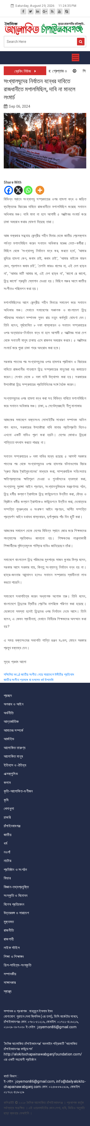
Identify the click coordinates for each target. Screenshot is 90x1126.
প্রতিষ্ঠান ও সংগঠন (15, 869)
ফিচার (7, 878)
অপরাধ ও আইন (14, 704)
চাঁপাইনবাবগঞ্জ (12, 826)
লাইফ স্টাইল (12, 947)
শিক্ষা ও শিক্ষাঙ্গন (14, 956)
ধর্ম (6, 843)
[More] (40, 190)
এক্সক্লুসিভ (11, 774)
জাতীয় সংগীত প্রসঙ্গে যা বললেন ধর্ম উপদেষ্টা (29, 680)
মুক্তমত (9, 922)
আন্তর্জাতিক (11, 721)
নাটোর (7, 860)
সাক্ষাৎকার (10, 982)
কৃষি (6, 800)
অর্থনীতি (9, 713)
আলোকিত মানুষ (13, 756)
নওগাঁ (7, 852)
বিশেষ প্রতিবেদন (14, 904)
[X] (18, 190)
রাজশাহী (9, 939)
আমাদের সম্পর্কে (13, 730)
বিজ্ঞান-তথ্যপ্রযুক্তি (16, 887)
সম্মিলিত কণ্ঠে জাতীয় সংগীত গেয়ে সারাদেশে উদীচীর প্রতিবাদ (39, 674)
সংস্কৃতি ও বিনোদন (16, 895)
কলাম (7, 782)
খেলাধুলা (9, 808)
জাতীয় (8, 835)
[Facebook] (8, 190)
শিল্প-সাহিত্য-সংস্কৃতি (17, 965)
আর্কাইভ (9, 739)
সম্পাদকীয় (10, 974)
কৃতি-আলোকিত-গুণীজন (18, 791)
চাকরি (7, 817)
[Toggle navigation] (75, 57)
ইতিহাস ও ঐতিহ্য (15, 765)
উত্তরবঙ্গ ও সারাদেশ (16, 913)
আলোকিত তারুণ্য (15, 748)
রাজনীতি (9, 930)
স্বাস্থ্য (8, 991)
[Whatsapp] (28, 190)
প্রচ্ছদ (8, 695)
